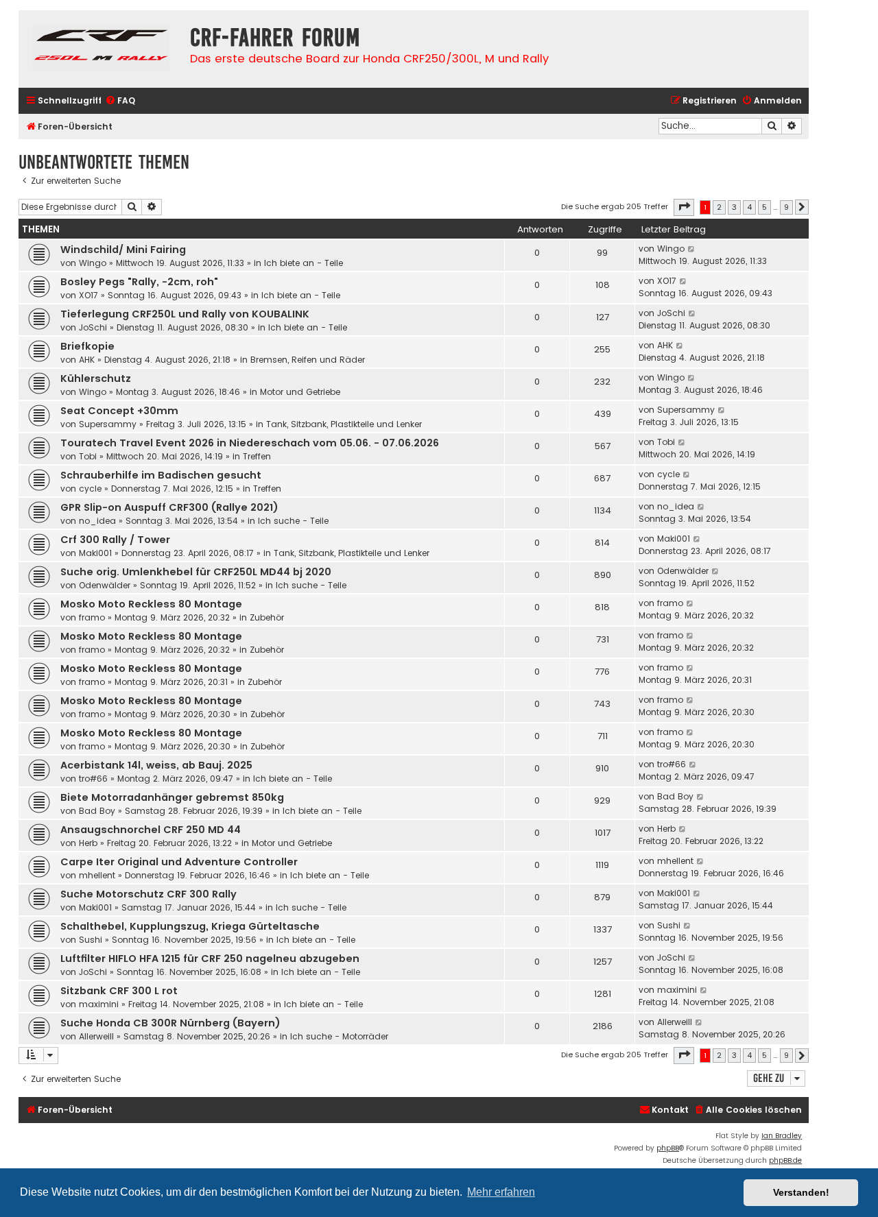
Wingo (92, 263)
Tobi (88, 456)
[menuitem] (120, 101)
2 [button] (719, 207)
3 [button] (734, 207)
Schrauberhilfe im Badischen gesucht (160, 475)
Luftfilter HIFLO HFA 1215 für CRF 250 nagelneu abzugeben (209, 958)
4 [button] (749, 207)
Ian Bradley (781, 1136)
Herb (88, 843)
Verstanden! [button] (801, 1192)
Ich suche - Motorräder (339, 1036)
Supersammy (108, 424)
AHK (87, 359)
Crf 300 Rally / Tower (115, 539)
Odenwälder (104, 585)
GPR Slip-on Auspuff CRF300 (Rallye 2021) (169, 507)
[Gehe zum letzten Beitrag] (691, 249)
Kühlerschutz (95, 378)
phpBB (667, 1148)
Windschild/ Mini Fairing (123, 249)
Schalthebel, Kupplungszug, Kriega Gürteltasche (190, 926)
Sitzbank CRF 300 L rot (119, 991)
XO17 (88, 295)
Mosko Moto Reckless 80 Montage (151, 604)
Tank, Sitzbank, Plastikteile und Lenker (344, 424)
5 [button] (764, 207)
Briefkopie (87, 346)
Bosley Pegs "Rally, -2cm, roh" (139, 282)
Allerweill (96, 1036)
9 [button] (786, 207)
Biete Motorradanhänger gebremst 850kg (172, 797)
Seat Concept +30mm (119, 411)
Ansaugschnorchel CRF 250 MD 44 (150, 829)
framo (92, 617)
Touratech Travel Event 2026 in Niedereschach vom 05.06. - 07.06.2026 (249, 443)
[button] (684, 207)
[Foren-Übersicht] (101, 49)
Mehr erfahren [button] (501, 1192)
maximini (99, 1004)
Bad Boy (97, 811)
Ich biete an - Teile (303, 263)
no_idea (97, 521)
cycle (90, 488)
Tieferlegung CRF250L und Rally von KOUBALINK (184, 314)
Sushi (90, 939)
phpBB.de (785, 1160)
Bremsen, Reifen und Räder (307, 359)
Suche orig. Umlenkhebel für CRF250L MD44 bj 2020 (195, 572)
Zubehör (267, 617)
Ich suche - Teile (293, 521)
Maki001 (95, 553)
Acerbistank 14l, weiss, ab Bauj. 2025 (156, 765)
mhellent (97, 875)
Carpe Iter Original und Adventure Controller (179, 862)
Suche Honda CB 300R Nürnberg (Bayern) (170, 1023)
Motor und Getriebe (300, 392)
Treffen (257, 456)
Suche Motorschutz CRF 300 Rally (148, 894)
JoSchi (93, 327)
